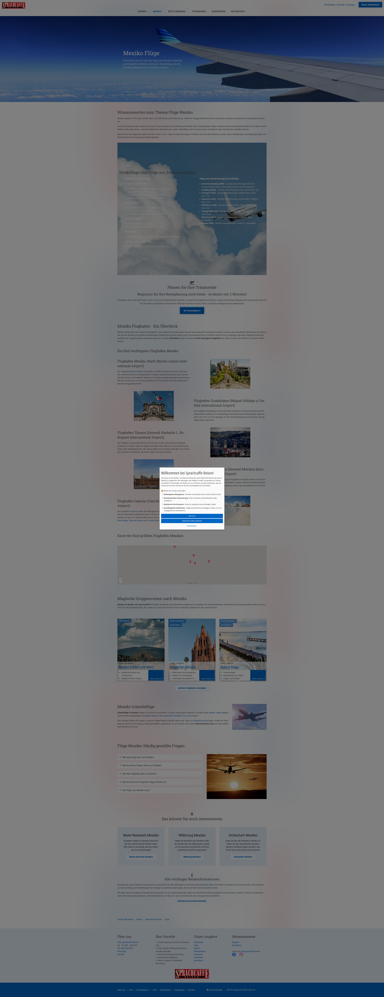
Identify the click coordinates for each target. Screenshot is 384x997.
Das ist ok (192, 516)
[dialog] (192, 498)
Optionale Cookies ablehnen (192, 521)
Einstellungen (191, 526)
